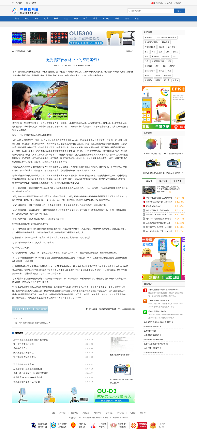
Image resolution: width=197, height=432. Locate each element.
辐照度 (158, 80)
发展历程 (85, 413)
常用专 (175, 80)
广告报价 (132, 413)
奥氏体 (158, 75)
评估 (164, 66)
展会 (66, 18)
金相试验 (171, 47)
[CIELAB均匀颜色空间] (152, 143)
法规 (36, 18)
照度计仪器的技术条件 (157, 311)
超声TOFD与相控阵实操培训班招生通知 (158, 219)
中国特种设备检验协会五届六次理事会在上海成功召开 (159, 198)
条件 (157, 66)
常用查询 (177, 181)
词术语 (166, 80)
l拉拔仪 (161, 47)
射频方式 (148, 66)
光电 (29, 51)
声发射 (106, 18)
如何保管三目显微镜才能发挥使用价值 (30, 340)
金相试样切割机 (158, 61)
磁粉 (117, 18)
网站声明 (97, 413)
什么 (146, 61)
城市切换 (159, 3)
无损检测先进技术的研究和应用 (158, 223)
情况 (169, 71)
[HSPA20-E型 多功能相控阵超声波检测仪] (152, 163)
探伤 (76, 18)
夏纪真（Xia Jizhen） (154, 206)
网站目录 (165, 42)
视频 (137, 18)
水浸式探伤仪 (150, 71)
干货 (146, 56)
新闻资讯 (149, 181)
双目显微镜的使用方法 (23, 364)
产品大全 (168, 3)
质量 (160, 52)
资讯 (27, 18)
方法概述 (155, 56)
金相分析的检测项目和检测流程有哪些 (30, 373)
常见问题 (120, 413)
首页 (17, 18)
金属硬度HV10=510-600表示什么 (27, 377)
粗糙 (127, 18)
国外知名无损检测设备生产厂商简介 (159, 215)
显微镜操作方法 (20, 348)
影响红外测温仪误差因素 (153, 352)
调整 (167, 52)
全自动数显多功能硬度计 (166, 37)
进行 (174, 56)
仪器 (95, 18)
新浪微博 (32, 3)
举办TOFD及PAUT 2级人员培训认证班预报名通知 (159, 202)
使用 (50, 135)
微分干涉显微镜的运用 (23, 344)
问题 (108, 123)
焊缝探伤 (165, 56)
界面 (153, 52)
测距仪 (19, 123)
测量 (52, 123)
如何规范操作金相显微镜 (24, 357)
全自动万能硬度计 (152, 42)
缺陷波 (172, 66)
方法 (36, 135)
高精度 (17, 179)
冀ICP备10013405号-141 (119, 418)
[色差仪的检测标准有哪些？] (122, 344)
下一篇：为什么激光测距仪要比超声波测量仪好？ (31, 323)
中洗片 (161, 71)
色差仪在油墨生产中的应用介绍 (156, 344)
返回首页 (129, 51)
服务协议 (143, 413)
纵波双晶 (148, 80)
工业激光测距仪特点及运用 (158, 300)
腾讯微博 (19, 3)
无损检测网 (20, 51)
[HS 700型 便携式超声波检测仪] (172, 143)
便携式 (80, 266)
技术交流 (163, 181)
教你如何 (148, 75)
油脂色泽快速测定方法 (152, 348)
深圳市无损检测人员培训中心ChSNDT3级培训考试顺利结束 (157, 210)
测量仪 (58, 232)
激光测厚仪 (149, 37)
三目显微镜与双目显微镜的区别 (27, 369)
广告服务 (178, 3)
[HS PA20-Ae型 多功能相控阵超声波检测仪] (122, 369)
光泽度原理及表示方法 (23, 353)
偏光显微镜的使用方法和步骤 (26, 382)
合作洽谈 (109, 413)
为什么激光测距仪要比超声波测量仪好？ (164, 290)
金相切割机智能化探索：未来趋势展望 (159, 231)
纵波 (169, 61)
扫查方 (175, 52)
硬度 (86, 18)
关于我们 (62, 413)
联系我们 (74, 413)
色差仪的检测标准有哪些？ (120, 355)
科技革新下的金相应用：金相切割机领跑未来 (159, 227)
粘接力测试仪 (150, 47)
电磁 (65, 229)
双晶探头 (167, 75)
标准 (56, 18)
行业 (46, 18)
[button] (72, 43)
